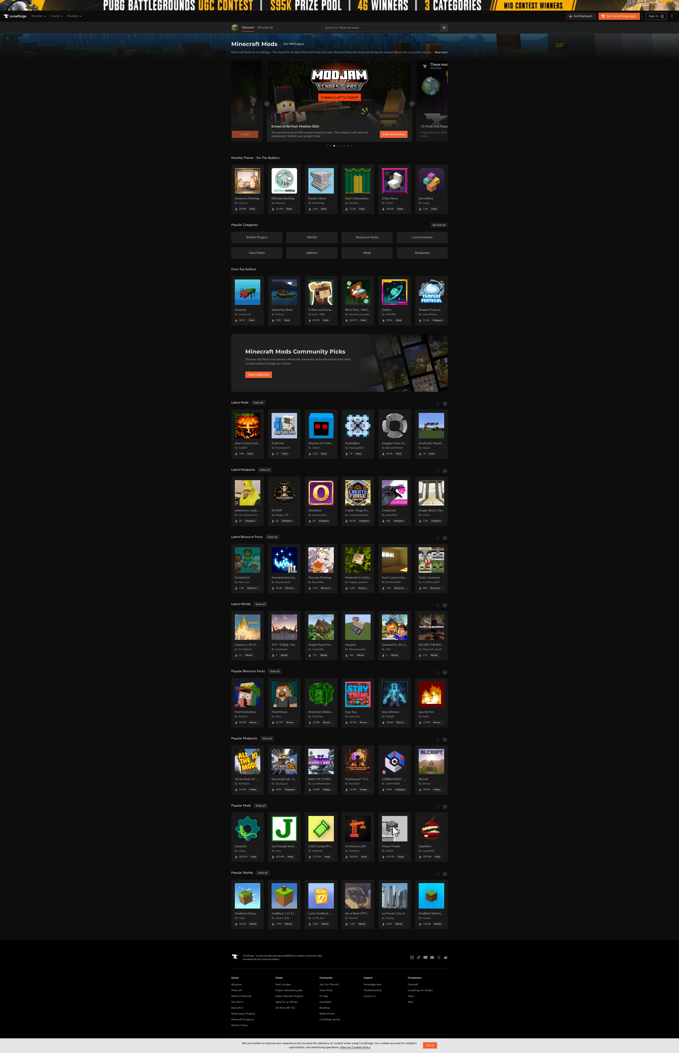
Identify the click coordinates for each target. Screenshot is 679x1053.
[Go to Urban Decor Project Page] (394, 189)
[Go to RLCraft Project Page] (431, 770)
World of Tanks (239, 1025)
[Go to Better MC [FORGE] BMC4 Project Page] (321, 770)
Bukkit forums (327, 1014)
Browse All (265, 27)
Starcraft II (237, 1008)
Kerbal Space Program (243, 1014)
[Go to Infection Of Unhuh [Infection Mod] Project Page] (321, 434)
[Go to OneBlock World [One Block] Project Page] (431, 904)
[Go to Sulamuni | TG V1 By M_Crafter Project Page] (247, 635)
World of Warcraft (241, 996)
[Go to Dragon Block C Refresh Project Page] (431, 501)
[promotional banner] (339, 5)
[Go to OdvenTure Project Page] (321, 501)
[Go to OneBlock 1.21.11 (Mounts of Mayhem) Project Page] (284, 904)
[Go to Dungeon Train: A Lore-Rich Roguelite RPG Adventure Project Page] (394, 434)
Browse (36, 16)
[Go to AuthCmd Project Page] (284, 434)
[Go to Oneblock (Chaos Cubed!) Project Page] (247, 904)
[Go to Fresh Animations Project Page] (247, 703)
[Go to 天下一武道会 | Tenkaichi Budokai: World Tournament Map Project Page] (284, 635)
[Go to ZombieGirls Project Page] (247, 568)
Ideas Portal (326, 990)
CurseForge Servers (330, 1019)
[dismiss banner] (673, 5)
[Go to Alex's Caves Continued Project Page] (247, 434)
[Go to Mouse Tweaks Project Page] (394, 837)
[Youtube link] (425, 957)
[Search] (444, 27)
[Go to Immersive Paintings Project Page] (247, 189)
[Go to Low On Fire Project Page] (431, 703)
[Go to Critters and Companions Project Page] (321, 300)
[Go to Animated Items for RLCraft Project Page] (284, 568)
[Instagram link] (412, 957)
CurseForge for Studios (420, 990)
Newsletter (325, 1002)
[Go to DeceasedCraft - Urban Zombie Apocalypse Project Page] (284, 770)
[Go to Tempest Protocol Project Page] (431, 300)
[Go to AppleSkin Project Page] (431, 837)
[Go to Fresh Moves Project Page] (284, 703)
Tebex (411, 996)
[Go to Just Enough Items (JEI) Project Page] (284, 837)
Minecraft (236, 990)
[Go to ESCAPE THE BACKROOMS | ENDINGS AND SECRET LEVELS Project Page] (431, 635)
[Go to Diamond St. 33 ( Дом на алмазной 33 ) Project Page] (394, 635)
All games (236, 984)
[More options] (671, 16)
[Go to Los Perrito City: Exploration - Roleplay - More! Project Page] (394, 904)
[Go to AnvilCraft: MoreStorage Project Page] (431, 434)
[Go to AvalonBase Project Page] (358, 434)
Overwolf (413, 984)
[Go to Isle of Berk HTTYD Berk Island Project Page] (358, 904)
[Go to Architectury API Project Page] (358, 837)
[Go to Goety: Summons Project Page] (431, 568)
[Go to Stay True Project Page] (358, 703)
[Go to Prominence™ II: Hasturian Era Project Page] (358, 770)
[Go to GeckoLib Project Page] (247, 837)
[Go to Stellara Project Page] (394, 300)
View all (258, 402)
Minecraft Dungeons (242, 1019)
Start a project (283, 984)
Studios (72, 16)
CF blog (324, 996)
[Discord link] (432, 957)
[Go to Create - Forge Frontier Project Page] (358, 501)
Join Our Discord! (329, 984)
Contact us (370, 996)
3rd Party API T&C (285, 1008)
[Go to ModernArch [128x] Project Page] (358, 568)
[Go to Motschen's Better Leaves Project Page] (321, 703)
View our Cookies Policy (355, 1047)
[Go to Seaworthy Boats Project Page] (284, 300)
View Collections (258, 374)
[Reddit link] (445, 957)
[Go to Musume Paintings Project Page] (321, 568)
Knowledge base (372, 984)
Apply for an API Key (286, 1002)
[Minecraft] (234, 27)
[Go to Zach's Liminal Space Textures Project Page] (394, 568)
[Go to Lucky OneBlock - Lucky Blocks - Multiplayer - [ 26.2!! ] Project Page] (321, 904)
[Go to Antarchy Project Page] (247, 300)
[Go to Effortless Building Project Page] (284, 189)
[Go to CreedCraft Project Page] (394, 501)
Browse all (439, 225)
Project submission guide (288, 990)
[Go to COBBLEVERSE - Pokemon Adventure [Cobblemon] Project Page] (394, 770)
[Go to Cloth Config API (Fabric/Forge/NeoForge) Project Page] (321, 837)
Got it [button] (430, 1045)
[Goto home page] (15, 16)
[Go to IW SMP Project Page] (284, 501)
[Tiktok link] (419, 957)
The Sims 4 (237, 1002)
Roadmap (325, 1008)
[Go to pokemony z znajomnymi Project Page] (247, 501)
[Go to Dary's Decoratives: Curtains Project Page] (358, 189)
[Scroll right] (445, 404)
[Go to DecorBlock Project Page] (431, 189)
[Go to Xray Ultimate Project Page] (394, 703)
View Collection (384, 134)
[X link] (439, 957)
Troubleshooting (372, 990)
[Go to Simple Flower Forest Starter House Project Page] (321, 635)
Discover (248, 27)
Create (54, 16)
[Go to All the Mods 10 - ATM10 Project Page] (247, 770)
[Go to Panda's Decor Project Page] (321, 189)
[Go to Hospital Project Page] (358, 635)
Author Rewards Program (289, 996)
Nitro (410, 1002)
